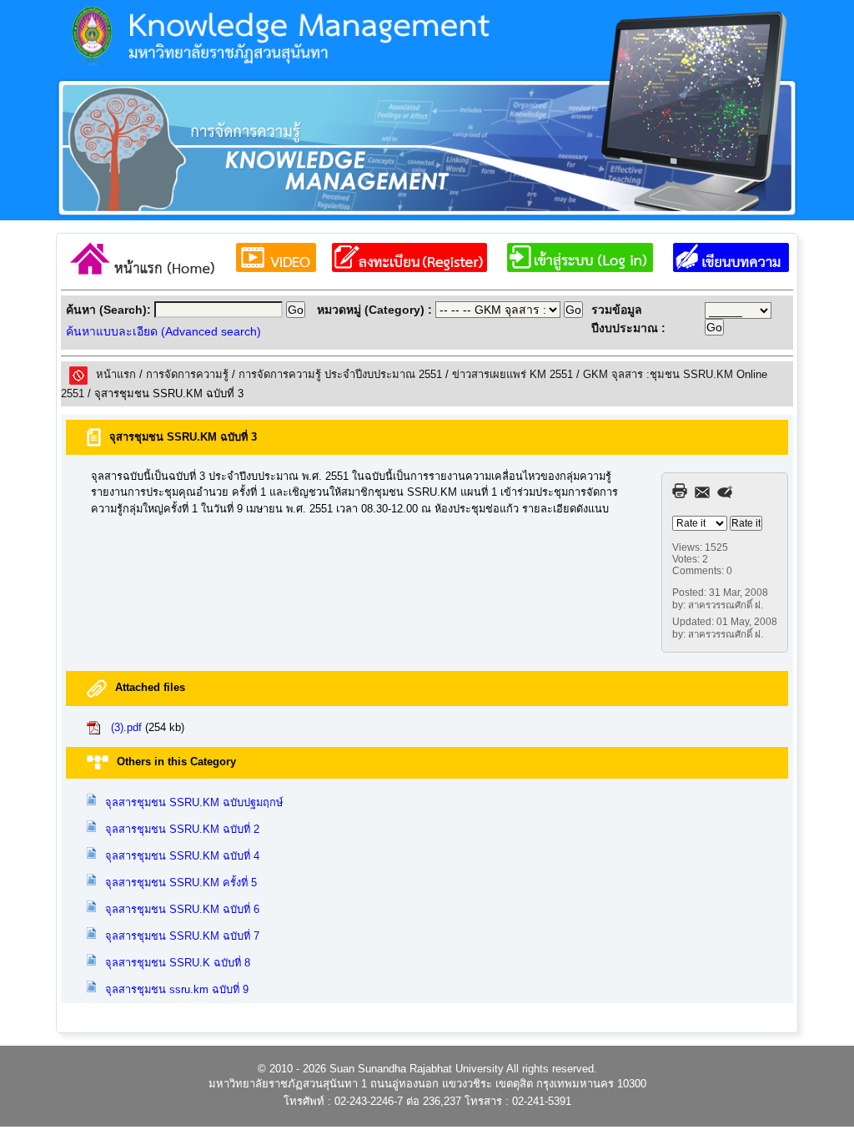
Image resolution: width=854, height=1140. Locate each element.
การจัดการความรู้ (187, 374)
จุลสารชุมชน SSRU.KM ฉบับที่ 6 (182, 909)
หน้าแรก (116, 374)
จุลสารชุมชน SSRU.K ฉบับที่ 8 (177, 962)
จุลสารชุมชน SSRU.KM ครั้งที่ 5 (181, 882)
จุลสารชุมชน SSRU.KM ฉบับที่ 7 (182, 936)
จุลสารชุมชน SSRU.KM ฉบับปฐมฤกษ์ (194, 802)
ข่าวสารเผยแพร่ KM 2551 (512, 374)
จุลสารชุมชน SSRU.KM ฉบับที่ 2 (182, 829)
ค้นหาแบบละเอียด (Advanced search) (163, 331)
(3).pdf (126, 727)
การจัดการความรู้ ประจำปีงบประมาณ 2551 (340, 374)
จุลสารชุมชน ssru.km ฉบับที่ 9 (177, 989)
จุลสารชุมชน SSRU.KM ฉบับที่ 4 (182, 856)
